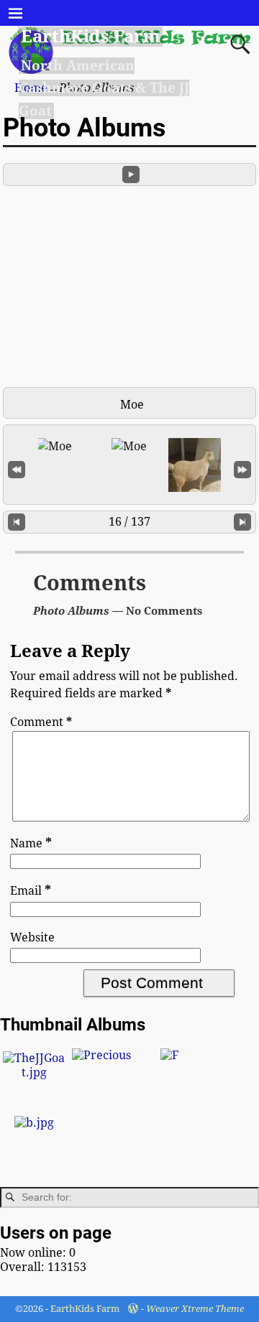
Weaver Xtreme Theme (195, 1308)
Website (32, 937)
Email (30, 891)
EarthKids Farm (90, 37)
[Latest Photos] (34, 1123)
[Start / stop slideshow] (131, 174)
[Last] (242, 469)
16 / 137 (129, 522)
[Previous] (16, 522)
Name (31, 843)
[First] (16, 469)
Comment (41, 722)
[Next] (242, 522)
